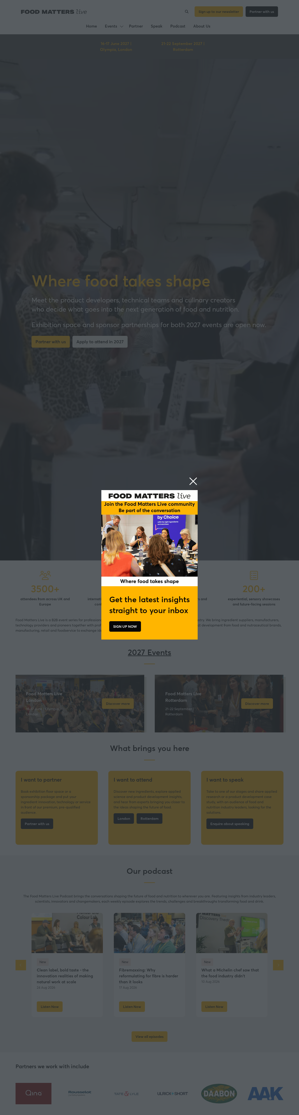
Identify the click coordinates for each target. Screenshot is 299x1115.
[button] (193, 481)
